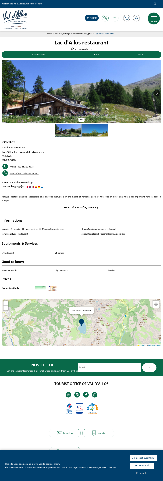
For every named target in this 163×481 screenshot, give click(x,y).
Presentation (38, 54)
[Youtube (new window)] (68, 394)
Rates (97, 54)
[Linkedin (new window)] (77, 394)
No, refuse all (142, 465)
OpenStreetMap (154, 345)
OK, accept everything (143, 458)
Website (24, 173)
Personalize (142, 473)
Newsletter (42, 365)
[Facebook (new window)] (86, 394)
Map (140, 54)
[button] (126, 18)
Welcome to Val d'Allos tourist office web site (22, 4)
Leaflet (142, 345)
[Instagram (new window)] (94, 394)
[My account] (136, 18)
